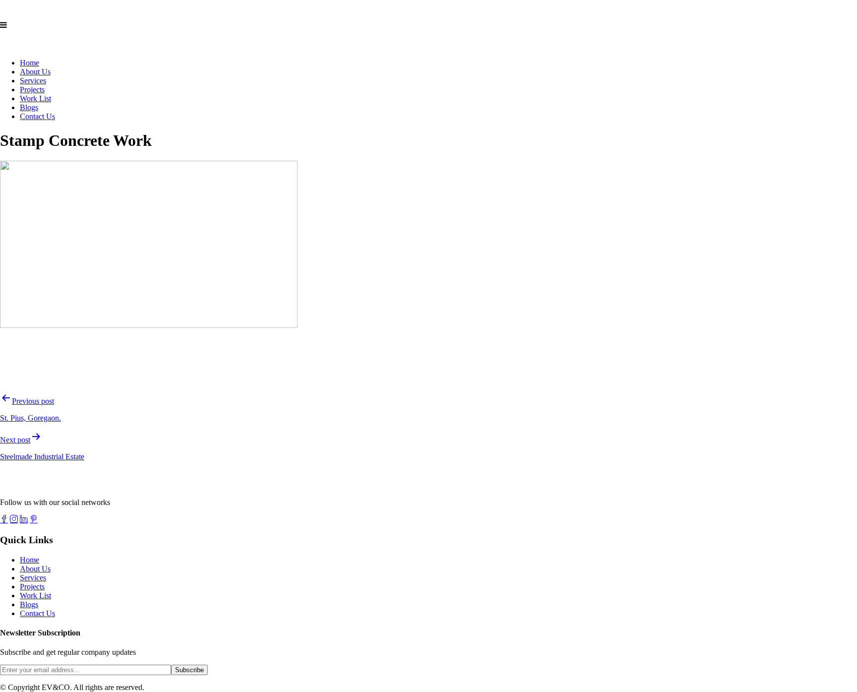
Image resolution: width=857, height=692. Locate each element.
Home (29, 63)
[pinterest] (34, 519)
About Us (35, 71)
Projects (32, 89)
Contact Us (37, 116)
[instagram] (14, 519)
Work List (35, 98)
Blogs (29, 107)
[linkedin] (24, 519)
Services (33, 80)
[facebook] (4, 519)
